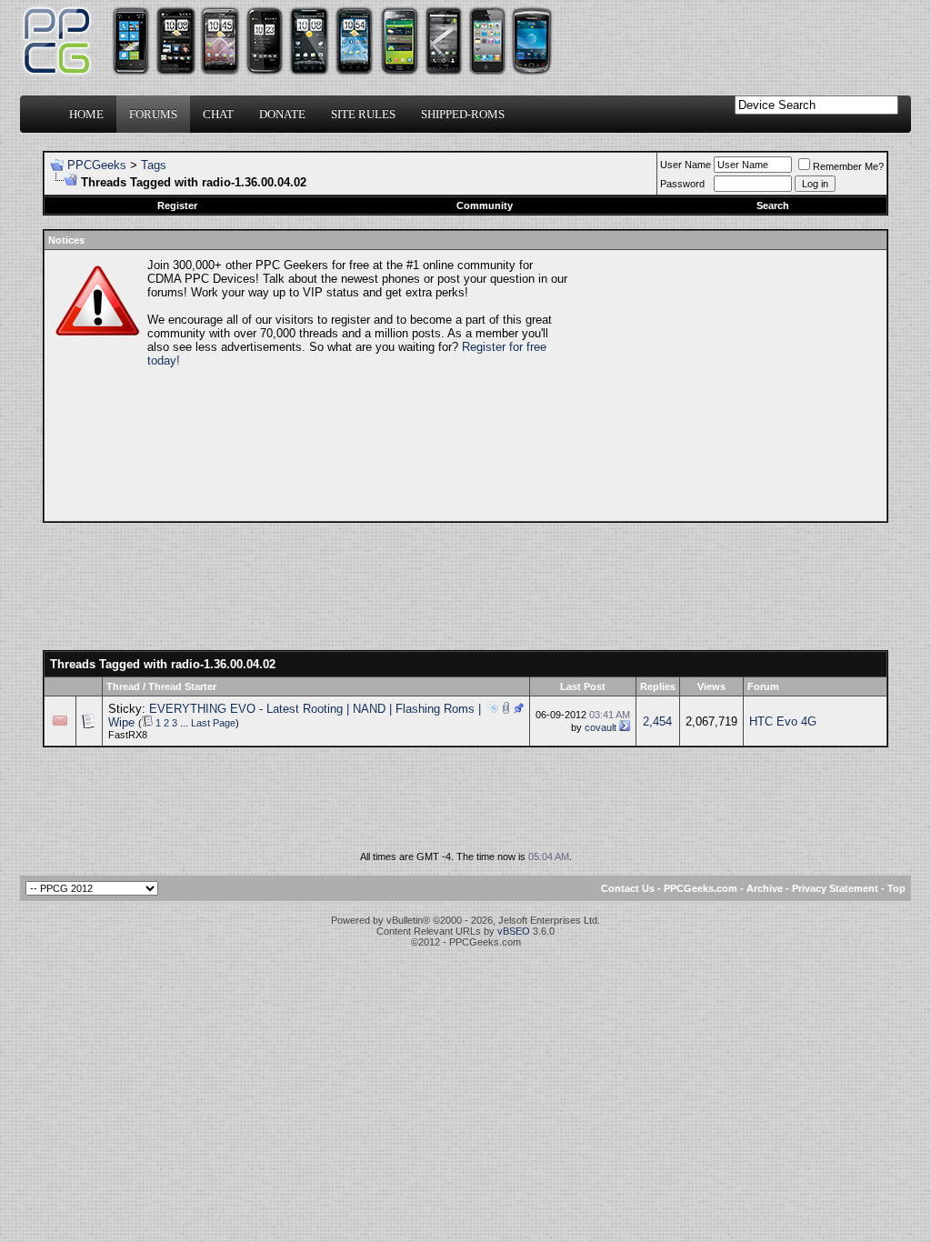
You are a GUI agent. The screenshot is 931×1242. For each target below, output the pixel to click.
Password (682, 183)
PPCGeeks (96, 165)
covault (600, 727)
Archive (764, 888)
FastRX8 (127, 734)
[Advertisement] (725, 385)
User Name (685, 164)
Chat (218, 114)
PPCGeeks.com (700, 888)
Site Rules (363, 114)
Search (772, 205)
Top (896, 888)
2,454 (657, 721)
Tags (153, 165)
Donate (282, 114)
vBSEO (513, 931)
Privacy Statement (835, 888)
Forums (153, 114)
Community (484, 205)
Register (177, 205)
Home (86, 114)
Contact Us (628, 888)
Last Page (213, 722)
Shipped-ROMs (463, 114)
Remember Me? (848, 166)
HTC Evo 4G (782, 721)
